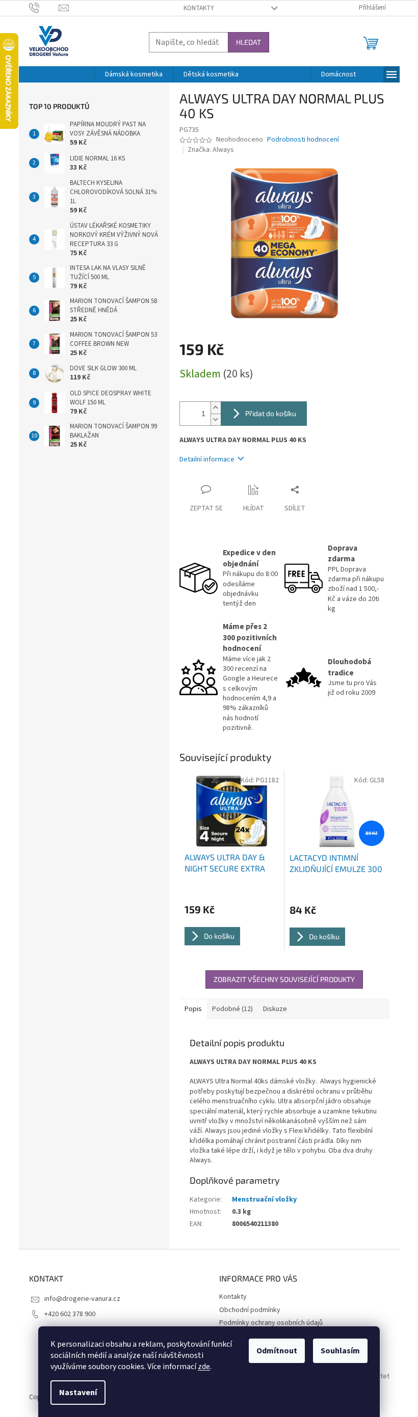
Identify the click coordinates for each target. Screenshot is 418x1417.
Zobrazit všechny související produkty (284, 979)
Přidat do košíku (270, 413)
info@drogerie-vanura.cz (82, 1299)
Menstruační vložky (264, 1199)
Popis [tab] (193, 1009)
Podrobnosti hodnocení (303, 140)
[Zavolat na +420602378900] (44, 7)
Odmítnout (276, 1350)
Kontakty (199, 8)
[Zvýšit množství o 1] (216, 408)
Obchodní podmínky (249, 1310)
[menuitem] (134, 74)
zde (204, 1366)
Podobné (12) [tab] (232, 1009)
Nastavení (78, 1392)
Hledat (248, 42)
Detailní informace (206, 459)
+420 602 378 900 (69, 1314)
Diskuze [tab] (275, 1009)
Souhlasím (340, 1350)
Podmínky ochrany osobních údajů (271, 1323)
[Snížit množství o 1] (216, 419)
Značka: (211, 150)
